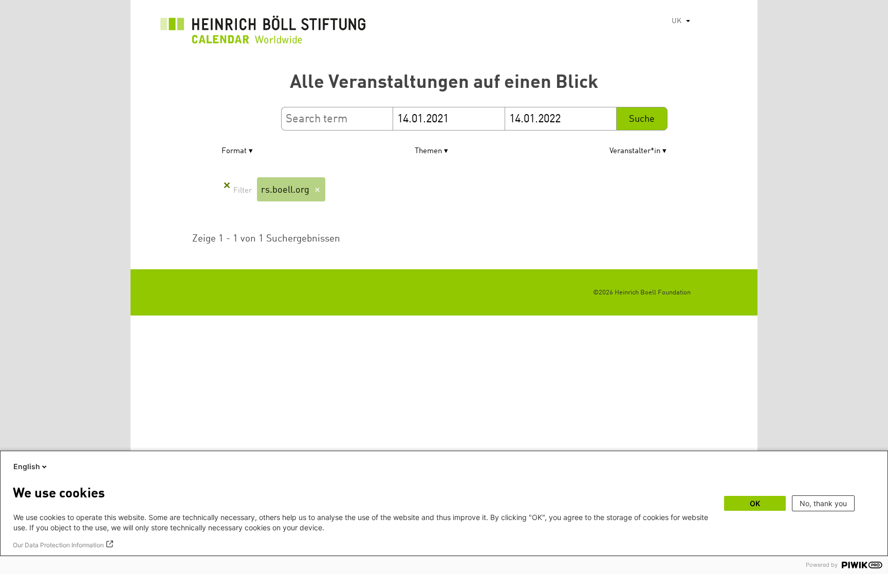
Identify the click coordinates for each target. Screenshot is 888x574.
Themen (428, 151)
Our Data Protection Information (58, 545)
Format (234, 151)
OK (755, 503)
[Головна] (263, 32)
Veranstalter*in (634, 151)
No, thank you (823, 503)
